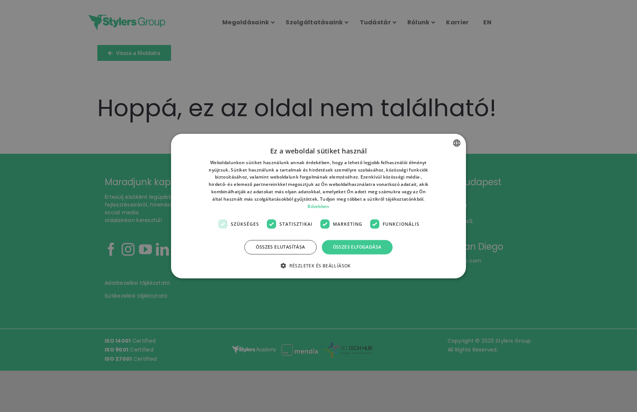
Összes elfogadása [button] (357, 247)
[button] (318, 265)
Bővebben (318, 206)
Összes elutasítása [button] (280, 247)
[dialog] (318, 206)
